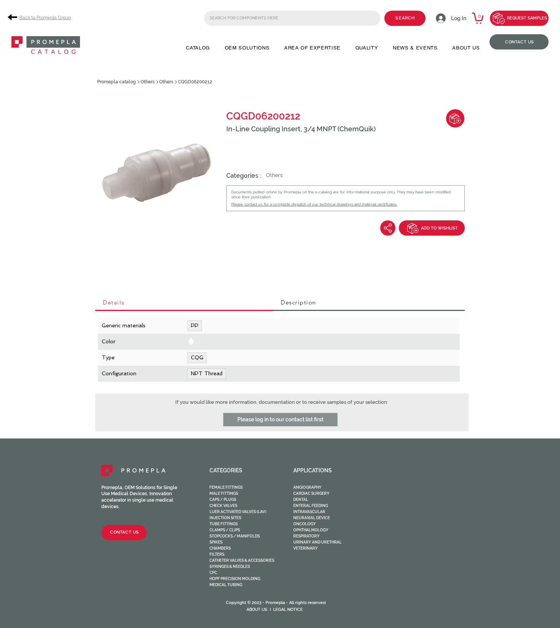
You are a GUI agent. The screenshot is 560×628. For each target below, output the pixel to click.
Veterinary (305, 548)
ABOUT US (256, 609)
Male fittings (224, 493)
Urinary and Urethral (317, 542)
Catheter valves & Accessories (242, 560)
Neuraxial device (311, 518)
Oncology (304, 524)
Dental (300, 499)
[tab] (184, 303)
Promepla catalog (116, 81)
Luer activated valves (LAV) (238, 512)
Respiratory (306, 536)
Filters (217, 554)
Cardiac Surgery (311, 493)
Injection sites (225, 518)
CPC (213, 573)
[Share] (387, 228)
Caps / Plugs (223, 499)
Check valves (223, 506)
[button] (198, 47)
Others (148, 81)
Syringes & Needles (230, 566)
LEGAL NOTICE (288, 609)
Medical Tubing (226, 585)
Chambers (220, 548)
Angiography (307, 487)
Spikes (216, 542)
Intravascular (309, 512)
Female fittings (226, 487)
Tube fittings (224, 524)
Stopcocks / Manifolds (235, 536)
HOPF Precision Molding (235, 579)
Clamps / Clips (225, 530)
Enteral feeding (310, 506)
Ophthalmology (310, 530)
